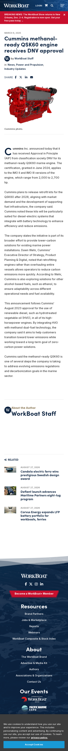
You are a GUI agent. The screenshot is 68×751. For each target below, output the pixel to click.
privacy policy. (39, 737)
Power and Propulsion (29, 64)
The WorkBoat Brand (34, 656)
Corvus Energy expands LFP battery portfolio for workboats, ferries (40, 515)
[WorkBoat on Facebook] (26, 584)
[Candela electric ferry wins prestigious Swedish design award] (10, 469)
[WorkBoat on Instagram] (36, 584)
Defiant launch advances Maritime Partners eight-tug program (41, 495)
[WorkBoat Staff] (7, 58)
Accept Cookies (34, 744)
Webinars (34, 632)
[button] (16, 77)
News (11, 64)
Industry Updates (15, 68)
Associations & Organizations (34, 675)
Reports (34, 626)
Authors (34, 669)
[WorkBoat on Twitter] (31, 584)
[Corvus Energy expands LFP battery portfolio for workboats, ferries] (10, 510)
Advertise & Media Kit (34, 663)
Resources (34, 606)
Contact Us (34, 681)
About (34, 649)
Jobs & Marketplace (34, 620)
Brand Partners (34, 613)
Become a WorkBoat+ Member (34, 593)
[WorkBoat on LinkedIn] (41, 584)
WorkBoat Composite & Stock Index (34, 638)
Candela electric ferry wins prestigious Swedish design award (40, 475)
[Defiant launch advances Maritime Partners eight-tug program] (10, 490)
